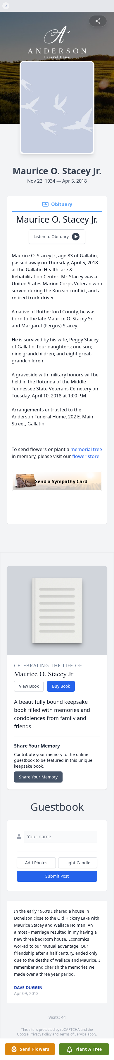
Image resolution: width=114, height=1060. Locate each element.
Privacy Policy (40, 1034)
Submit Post (57, 876)
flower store (85, 456)
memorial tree (86, 449)
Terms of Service (73, 1034)
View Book (29, 686)
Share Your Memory (38, 777)
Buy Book (61, 686)
